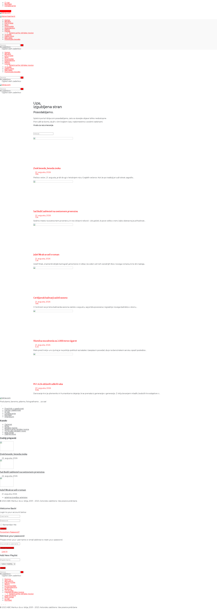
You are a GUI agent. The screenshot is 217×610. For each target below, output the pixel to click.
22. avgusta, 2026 (43, 172)
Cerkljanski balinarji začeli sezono (50, 298)
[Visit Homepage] (5, 13)
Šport (6, 25)
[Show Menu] (0, 83)
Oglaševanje (10, 6)
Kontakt (8, 4)
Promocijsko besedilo (12, 39)
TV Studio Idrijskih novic (15, 431)
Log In (4, 551)
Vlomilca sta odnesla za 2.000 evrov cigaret (55, 341)
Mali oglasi (8, 38)
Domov (7, 20)
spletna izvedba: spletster (16, 497)
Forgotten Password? (10, 532)
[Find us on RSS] (6, 9)
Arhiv (7, 426)
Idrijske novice (11, 428)
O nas (7, 2)
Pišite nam (6, 11)
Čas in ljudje (9, 23)
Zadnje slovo (9, 36)
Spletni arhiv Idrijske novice (21, 33)
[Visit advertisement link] (7, 16)
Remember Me (9, 525)
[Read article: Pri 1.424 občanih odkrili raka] (108, 367)
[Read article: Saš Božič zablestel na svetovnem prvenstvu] (108, 194)
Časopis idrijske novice (14, 592)
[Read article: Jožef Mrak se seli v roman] (108, 237)
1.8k (37, 174)
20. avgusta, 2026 (43, 388)
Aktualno (8, 21)
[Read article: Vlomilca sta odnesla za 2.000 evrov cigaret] (108, 324)
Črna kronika (9, 26)
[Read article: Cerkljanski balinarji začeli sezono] (108, 281)
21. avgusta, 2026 (42, 259)
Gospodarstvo (10, 28)
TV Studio (8, 34)
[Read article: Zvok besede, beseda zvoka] (108, 151)
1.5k (36, 217)
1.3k (36, 260)
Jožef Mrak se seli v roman (46, 254)
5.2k (37, 347)
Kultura (7, 30)
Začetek (8, 424)
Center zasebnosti (13, 410)
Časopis (7, 31)
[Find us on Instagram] (3, 9)
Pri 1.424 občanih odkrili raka (48, 384)
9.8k (37, 390)
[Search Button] (0, 43)
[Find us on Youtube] (4, 9)
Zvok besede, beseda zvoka (47, 168)
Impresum (9, 417)
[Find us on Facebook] (1, 9)
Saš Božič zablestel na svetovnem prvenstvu (55, 211)
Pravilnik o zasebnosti (14, 409)
